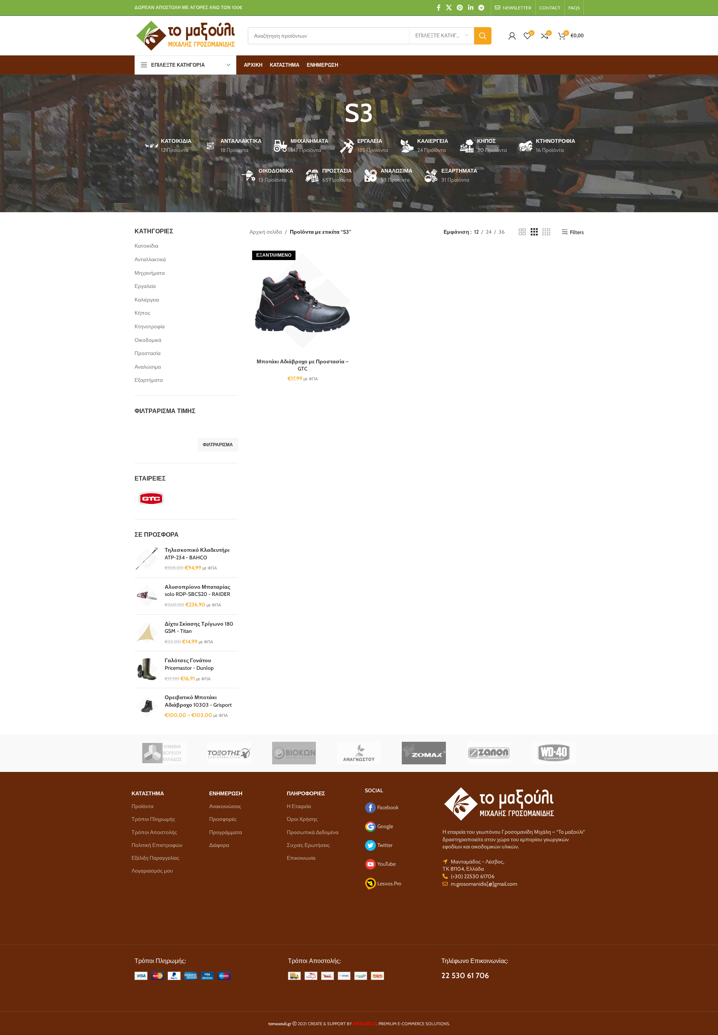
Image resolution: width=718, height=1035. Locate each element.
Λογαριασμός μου (152, 870)
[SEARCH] (482, 35)
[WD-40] (554, 753)
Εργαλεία (145, 286)
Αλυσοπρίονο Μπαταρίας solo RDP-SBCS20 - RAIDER (197, 590)
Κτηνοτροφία (150, 326)
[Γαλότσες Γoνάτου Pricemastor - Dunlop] (147, 669)
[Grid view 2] (522, 232)
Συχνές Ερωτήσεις (308, 845)
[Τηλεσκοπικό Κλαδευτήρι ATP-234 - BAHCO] (147, 559)
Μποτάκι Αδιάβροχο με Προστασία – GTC (303, 365)
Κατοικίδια (146, 245)
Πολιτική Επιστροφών (157, 845)
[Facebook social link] (438, 8)
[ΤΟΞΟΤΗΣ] (228, 753)
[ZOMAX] (424, 753)
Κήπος (142, 312)
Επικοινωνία (301, 857)
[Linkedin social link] (470, 8)
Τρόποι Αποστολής (154, 832)
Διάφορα (219, 845)
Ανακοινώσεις (225, 806)
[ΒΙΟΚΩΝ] (294, 753)
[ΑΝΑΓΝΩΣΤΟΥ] (358, 753)
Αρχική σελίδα (266, 231)
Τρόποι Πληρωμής (153, 819)
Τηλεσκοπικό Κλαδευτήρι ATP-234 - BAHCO (197, 554)
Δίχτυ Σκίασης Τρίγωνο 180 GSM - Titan (199, 627)
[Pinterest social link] (460, 8)
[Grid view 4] (546, 232)
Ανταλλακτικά (150, 259)
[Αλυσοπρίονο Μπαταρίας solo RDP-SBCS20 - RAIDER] (147, 596)
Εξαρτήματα (149, 380)
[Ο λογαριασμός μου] (512, 35)
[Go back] (335, 112)
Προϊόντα (142, 806)
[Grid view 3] (534, 232)
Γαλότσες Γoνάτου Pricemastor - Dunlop (189, 664)
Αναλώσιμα (148, 366)
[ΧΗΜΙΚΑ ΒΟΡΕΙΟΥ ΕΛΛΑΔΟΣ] (164, 753)
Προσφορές (223, 819)
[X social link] (448, 8)
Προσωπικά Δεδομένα (312, 832)
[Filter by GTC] (159, 498)
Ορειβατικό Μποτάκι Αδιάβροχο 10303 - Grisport (198, 701)
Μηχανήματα (150, 272)
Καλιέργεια (147, 299)
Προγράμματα (225, 832)
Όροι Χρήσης (302, 819)
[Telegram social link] (481, 8)
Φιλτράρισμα (218, 444)
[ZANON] (488, 753)
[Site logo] (185, 35)
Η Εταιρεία (299, 806)
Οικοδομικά (148, 340)
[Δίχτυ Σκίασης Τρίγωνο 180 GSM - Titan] (147, 633)
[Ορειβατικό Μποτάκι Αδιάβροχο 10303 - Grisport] (147, 706)
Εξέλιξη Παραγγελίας (155, 857)
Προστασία (148, 353)
